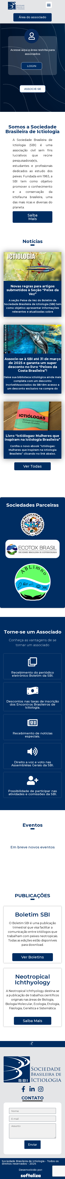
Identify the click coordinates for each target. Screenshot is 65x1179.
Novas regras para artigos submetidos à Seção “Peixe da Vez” (32, 290)
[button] (49, 5)
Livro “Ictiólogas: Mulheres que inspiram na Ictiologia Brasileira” (32, 438)
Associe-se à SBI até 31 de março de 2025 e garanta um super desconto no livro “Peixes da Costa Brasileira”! (33, 365)
